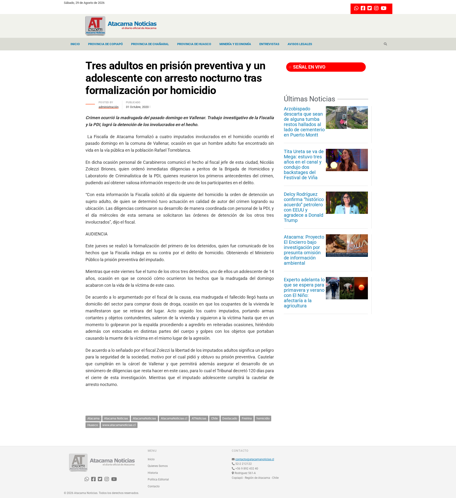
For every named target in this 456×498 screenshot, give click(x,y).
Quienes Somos (158, 466)
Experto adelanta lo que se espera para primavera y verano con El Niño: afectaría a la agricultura (304, 292)
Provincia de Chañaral (150, 44)
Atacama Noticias (116, 418)
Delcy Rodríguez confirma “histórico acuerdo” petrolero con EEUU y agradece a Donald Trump (304, 207)
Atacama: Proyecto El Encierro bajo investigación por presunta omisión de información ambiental (304, 250)
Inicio (75, 44)
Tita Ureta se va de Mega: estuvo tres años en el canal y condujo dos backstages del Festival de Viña (304, 164)
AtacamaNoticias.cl (174, 418)
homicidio (263, 418)
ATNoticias (199, 418)
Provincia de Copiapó (105, 44)
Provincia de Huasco (194, 44)
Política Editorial (158, 479)
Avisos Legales (300, 44)
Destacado (229, 418)
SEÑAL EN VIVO (308, 67)
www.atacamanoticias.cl (119, 425)
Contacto (154, 486)
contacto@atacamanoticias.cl (254, 459)
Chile (214, 418)
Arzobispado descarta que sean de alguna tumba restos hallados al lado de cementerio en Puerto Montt (304, 121)
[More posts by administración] (90, 103)
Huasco (92, 425)
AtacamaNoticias (144, 418)
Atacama (93, 418)
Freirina (247, 418)
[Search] (385, 44)
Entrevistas (269, 44)
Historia (153, 473)
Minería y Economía (235, 44)
